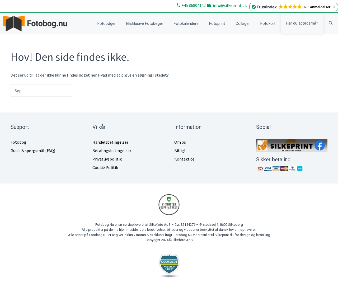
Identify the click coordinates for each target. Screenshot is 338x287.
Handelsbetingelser (110, 142)
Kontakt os (184, 159)
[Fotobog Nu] (37, 23)
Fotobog (18, 142)
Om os (180, 142)
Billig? (180, 150)
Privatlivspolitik (107, 159)
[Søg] (80, 90)
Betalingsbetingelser (111, 150)
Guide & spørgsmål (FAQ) (33, 150)
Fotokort (267, 23)
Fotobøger (106, 23)
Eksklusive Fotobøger (144, 23)
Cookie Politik (105, 167)
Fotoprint (217, 23)
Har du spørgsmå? (302, 23)
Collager (243, 23)
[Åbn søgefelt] (330, 23)
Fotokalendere (186, 23)
